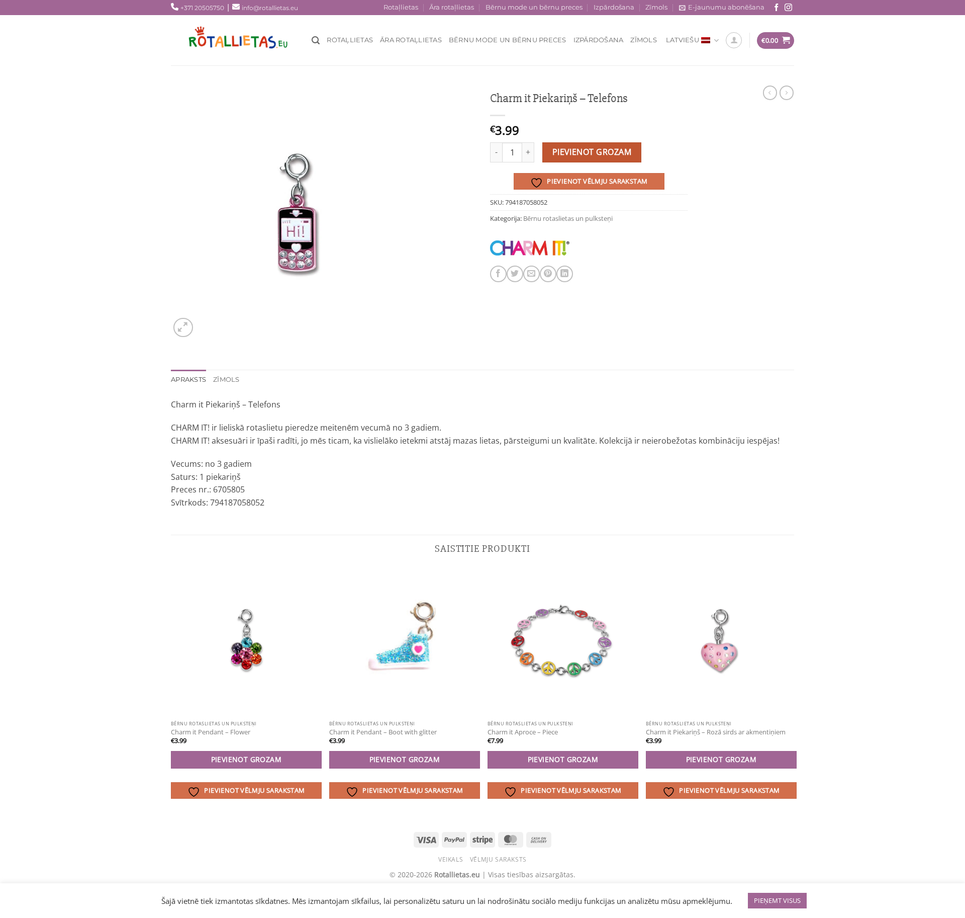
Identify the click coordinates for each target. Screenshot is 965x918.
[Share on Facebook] (498, 274)
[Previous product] (787, 93)
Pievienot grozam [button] (246, 759)
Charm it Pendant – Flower (210, 732)
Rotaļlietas (400, 7)
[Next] (793, 693)
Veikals (450, 859)
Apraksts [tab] (188, 379)
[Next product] (770, 93)
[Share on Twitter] (515, 274)
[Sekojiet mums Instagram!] (788, 8)
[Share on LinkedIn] (564, 274)
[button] (183, 328)
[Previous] (171, 693)
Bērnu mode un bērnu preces (534, 7)
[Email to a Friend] (531, 274)
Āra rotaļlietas (451, 7)
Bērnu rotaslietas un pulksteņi (568, 218)
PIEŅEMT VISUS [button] (777, 900)
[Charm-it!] (529, 248)
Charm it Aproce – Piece (523, 732)
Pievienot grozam (591, 151)
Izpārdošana (614, 7)
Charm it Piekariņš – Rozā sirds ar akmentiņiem (716, 732)
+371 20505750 (202, 8)
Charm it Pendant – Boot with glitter (383, 732)
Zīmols (656, 7)
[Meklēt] (316, 40)
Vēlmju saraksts (498, 859)
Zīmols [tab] (226, 379)
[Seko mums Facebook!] (776, 8)
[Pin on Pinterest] (548, 274)
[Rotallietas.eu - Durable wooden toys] (246, 40)
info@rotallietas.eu (270, 8)
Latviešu (682, 40)
